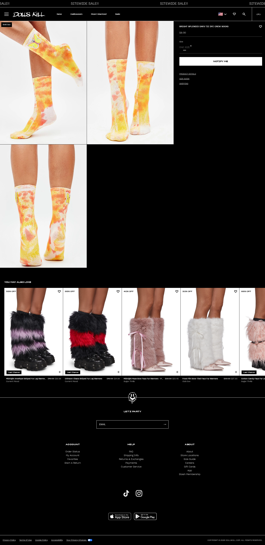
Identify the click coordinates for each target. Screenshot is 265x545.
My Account (72, 455)
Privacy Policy (9, 540)
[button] (83, 3)
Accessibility (57, 540)
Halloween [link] (76, 14)
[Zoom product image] (43, 82)
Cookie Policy (41, 540)
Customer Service (131, 467)
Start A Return (73, 463)
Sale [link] (117, 14)
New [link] (59, 14)
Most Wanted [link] (99, 14)
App (189, 470)
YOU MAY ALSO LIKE (17, 282)
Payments (131, 463)
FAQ (131, 452)
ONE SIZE (184, 47)
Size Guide (190, 459)
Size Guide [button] (184, 79)
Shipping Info (131, 455)
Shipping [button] (183, 84)
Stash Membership (189, 474)
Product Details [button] (187, 74)
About (189, 452)
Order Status (72, 452)
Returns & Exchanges (131, 459)
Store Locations (190, 455)
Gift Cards (189, 467)
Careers (189, 463)
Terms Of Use (25, 540)
